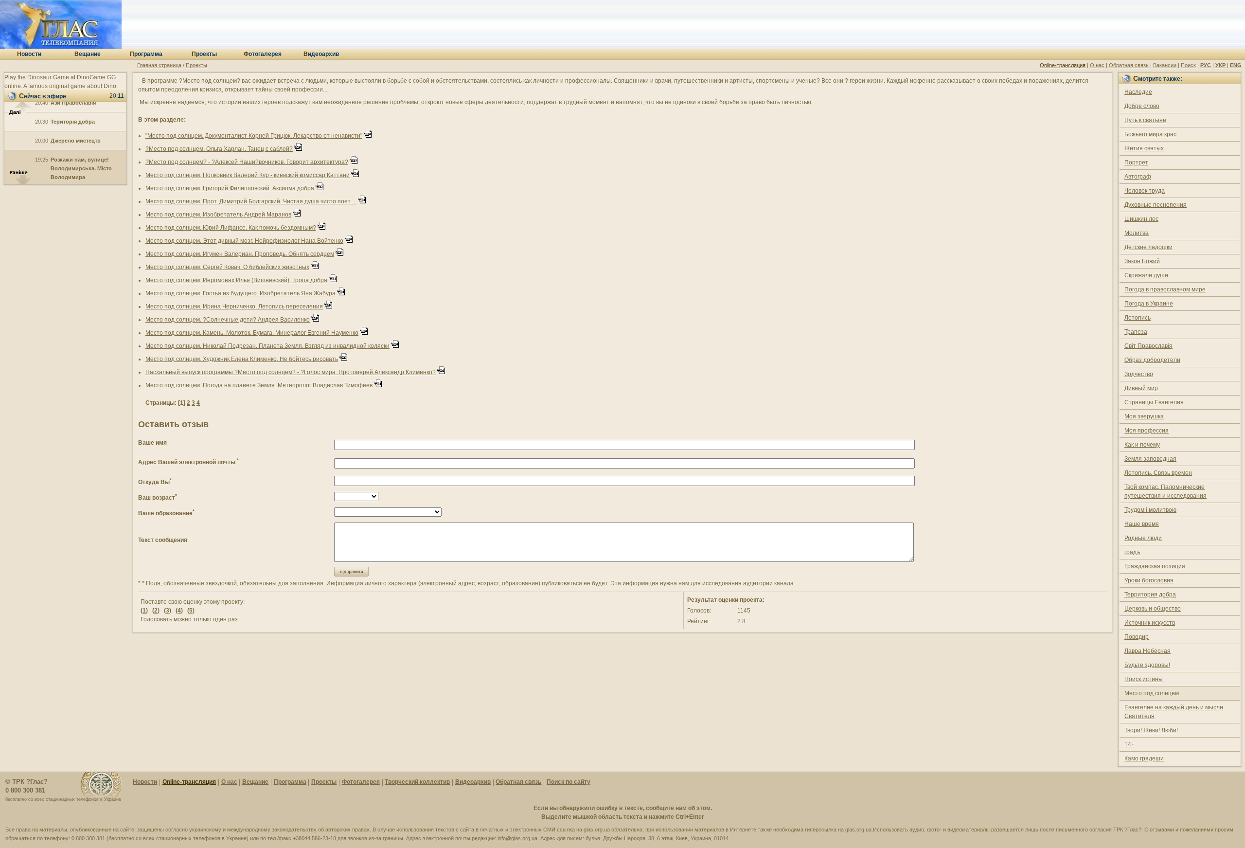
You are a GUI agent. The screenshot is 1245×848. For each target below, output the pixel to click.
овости (29, 54)
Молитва (1136, 233)
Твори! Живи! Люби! (1151, 730)
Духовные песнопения (1155, 204)
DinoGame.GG (96, 77)
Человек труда (1144, 190)
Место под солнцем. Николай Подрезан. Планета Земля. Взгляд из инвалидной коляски (267, 346)
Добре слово (1141, 106)
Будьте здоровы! (1147, 665)
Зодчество (1138, 374)
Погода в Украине (1148, 303)
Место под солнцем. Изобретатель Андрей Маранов (218, 214)
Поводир (1136, 636)
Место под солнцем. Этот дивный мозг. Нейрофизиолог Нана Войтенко (244, 240)
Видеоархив (473, 781)
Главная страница (159, 65)
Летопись (1137, 317)
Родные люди (1143, 538)
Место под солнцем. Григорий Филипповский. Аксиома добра (229, 188)
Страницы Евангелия (1154, 402)
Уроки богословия (1149, 580)
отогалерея (263, 54)
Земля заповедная (1150, 458)
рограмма (146, 54)
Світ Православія (1148, 346)
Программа (290, 781)
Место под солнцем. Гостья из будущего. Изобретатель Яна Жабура (240, 293)
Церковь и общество (1152, 608)
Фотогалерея (361, 781)
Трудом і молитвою (1150, 509)
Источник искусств (1149, 622)
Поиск (1188, 65)
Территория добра (1150, 594)
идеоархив (321, 54)
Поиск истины (1143, 679)
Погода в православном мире (1165, 289)
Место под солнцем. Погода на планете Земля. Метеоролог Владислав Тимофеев (259, 385)
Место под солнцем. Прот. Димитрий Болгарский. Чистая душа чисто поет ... (250, 201)
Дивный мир (1141, 388)
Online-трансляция (1062, 65)
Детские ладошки (1148, 247)
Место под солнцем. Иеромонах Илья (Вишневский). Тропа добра (236, 280)
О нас (1097, 65)
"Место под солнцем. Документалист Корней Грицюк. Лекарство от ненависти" (253, 135)
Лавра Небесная (1147, 651)
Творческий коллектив (417, 781)
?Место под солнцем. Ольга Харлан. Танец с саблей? (219, 148)
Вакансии (1164, 65)
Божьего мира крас (1150, 134)
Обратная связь (1129, 65)
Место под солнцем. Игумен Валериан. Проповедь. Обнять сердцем (239, 254)
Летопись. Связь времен (1158, 472)
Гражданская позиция (1154, 566)
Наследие (1138, 92)
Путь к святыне (1145, 120)
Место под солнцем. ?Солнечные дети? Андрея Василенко (227, 319)
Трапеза (1135, 331)
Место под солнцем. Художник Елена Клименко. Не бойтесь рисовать (241, 359)
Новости (145, 781)
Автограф (1137, 176)
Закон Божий (1142, 261)
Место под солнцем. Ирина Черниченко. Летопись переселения (234, 306)
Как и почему (1142, 444)
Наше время (1141, 524)
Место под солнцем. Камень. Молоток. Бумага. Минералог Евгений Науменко (251, 332)
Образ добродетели (1152, 360)
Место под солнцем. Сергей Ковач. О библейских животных (227, 267)
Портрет (1136, 162)
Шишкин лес (1141, 219)
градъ (1132, 552)
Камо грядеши (1144, 758)
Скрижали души (1146, 275)
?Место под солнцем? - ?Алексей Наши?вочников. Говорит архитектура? (246, 162)
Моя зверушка (1144, 416)
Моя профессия (1146, 430)
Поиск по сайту (568, 781)
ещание (87, 54)
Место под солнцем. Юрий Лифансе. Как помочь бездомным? (230, 227)
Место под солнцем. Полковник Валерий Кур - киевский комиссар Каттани (247, 175)
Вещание (255, 781)
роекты (204, 54)
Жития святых (1144, 148)
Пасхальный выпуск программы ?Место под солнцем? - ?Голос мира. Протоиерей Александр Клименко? (290, 372)
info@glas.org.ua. (518, 838)
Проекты (196, 65)
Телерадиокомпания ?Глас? (61, 24)
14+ (1129, 744)
